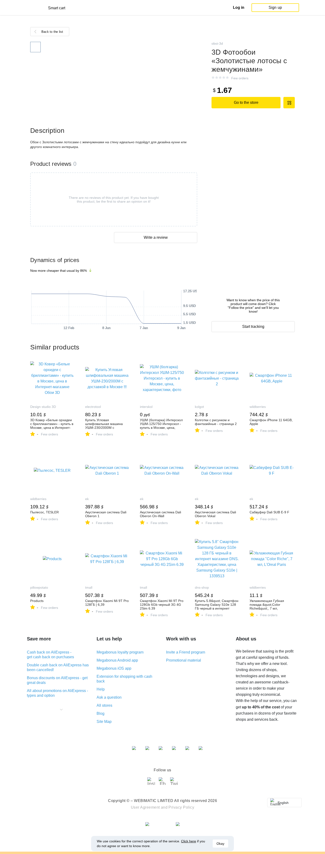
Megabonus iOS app (114, 668)
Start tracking (253, 326)
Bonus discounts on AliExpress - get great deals (57, 680)
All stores (104, 705)
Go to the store (246, 102)
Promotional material (183, 660)
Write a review (156, 237)
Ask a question (109, 697)
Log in (238, 7)
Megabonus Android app (117, 660)
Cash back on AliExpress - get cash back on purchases (50, 654)
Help (101, 689)
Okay (220, 843)
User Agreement (145, 807)
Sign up (275, 7)
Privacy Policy (181, 807)
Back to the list (52, 31)
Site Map (104, 722)
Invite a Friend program (185, 652)
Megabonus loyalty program (120, 652)
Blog (100, 713)
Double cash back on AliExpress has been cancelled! (58, 667)
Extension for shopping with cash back (124, 678)
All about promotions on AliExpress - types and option (57, 693)
